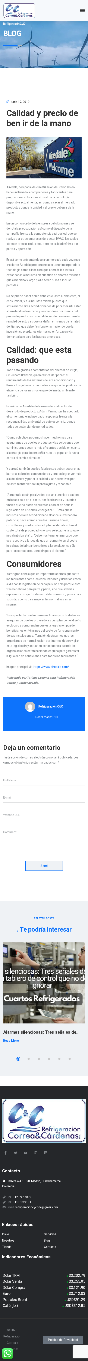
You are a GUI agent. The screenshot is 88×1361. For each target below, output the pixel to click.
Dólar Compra (14, 1287)
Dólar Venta (12, 1281)
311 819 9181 (22, 1202)
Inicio (5, 1234)
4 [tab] (49, 1059)
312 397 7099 (22, 1197)
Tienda (6, 1247)
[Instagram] (35, 1152)
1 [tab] (18, 1059)
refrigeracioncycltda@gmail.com (36, 1207)
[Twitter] (15, 1152)
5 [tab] (59, 1059)
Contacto (50, 1247)
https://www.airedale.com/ (51, 667)
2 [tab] (29, 1059)
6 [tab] (70, 1059)
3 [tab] (39, 1059)
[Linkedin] (45, 1152)
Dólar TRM (11, 1275)
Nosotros (8, 1240)
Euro (6, 1293)
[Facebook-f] (5, 1152)
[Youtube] (25, 1152)
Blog (47, 1240)
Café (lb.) (10, 1305)
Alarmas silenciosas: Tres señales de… (41, 1032)
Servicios (50, 1234)
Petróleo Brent (15, 1299)
